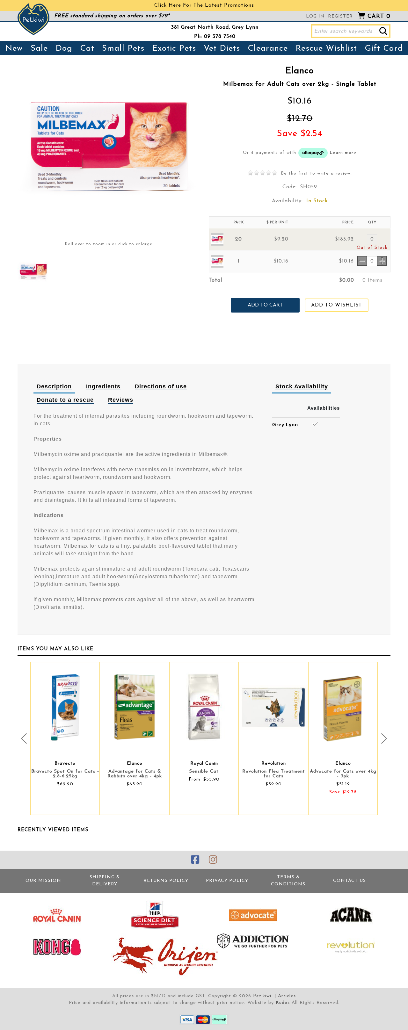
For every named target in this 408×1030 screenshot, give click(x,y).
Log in (315, 16)
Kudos (283, 1002)
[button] (383, 31)
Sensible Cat (204, 771)
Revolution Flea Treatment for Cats (273, 774)
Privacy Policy (227, 880)
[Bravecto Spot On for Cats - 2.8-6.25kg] (65, 707)
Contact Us (349, 880)
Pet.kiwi (262, 996)
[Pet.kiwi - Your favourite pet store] (33, 19)
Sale (39, 48)
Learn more (343, 152)
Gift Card (384, 48)
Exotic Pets (174, 48)
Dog (63, 48)
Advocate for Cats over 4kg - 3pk (343, 774)
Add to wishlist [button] (336, 305)
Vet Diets (222, 48)
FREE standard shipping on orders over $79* (112, 15)
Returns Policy (165, 880)
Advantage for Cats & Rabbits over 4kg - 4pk (134, 774)
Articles (287, 996)
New (14, 48)
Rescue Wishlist (326, 48)
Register (340, 16)
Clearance (268, 48)
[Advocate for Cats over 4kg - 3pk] (343, 707)
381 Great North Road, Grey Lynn (215, 27)
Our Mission (43, 880)
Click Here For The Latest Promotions (204, 5)
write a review (334, 173)
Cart (379, 16)
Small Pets (123, 48)
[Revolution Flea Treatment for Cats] (273, 707)
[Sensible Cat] (204, 707)
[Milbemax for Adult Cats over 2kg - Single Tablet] (33, 271)
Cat (87, 48)
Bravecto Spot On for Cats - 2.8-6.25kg (65, 774)
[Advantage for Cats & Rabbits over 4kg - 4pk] (134, 707)
